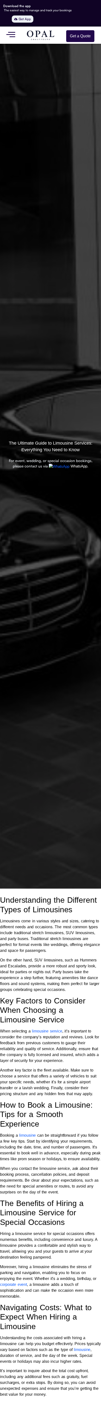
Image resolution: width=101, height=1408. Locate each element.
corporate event (13, 1284)
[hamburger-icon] (10, 35)
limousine (27, 1135)
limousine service (47, 1031)
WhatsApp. (79, 466)
